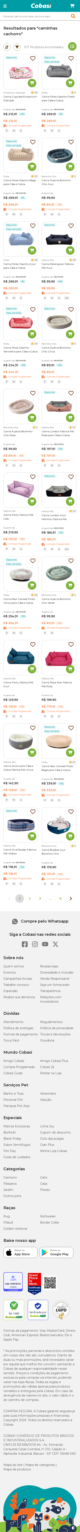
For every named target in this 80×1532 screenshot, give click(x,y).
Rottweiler (48, 1216)
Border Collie (49, 1222)
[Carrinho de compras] (72, 5)
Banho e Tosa (13, 1093)
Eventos (9, 972)
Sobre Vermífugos (16, 1145)
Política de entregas (18, 1028)
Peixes (45, 1190)
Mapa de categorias (40, 1465)
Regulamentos (51, 1022)
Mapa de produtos (17, 1469)
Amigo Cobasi (13, 1061)
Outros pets (12, 1196)
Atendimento (13, 1022)
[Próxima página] (71, 898)
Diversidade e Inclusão (57, 972)
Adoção (45, 1100)
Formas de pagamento (20, 1034)
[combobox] (40, 16)
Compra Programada (19, 1067)
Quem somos (13, 966)
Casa (43, 1184)
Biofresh (9, 1132)
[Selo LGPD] (61, 1320)
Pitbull (8, 1222)
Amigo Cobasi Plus (54, 1061)
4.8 (35, 260)
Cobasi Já (47, 1067)
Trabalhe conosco (16, 985)
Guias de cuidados (16, 1157)
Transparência (50, 991)
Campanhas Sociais (17, 979)
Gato (43, 1177)
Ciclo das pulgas (52, 1139)
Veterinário (48, 1093)
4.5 (74, 511)
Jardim (8, 1190)
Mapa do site (13, 1465)
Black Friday (12, 1139)
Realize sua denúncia (19, 997)
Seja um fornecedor (55, 985)
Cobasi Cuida (12, 1073)
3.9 (74, 260)
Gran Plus (47, 1145)
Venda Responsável (54, 979)
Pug (6, 1216)
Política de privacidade (56, 1028)
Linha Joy (47, 1126)
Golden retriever (15, 1229)
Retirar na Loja (50, 1073)
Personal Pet (13, 1100)
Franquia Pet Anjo (16, 1106)
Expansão (10, 991)
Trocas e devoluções (55, 1034)
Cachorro (10, 1177)
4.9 (35, 92)
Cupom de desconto (55, 1132)
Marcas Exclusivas (16, 1126)
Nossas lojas (49, 966)
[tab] (6, 47)
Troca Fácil (11, 1040)
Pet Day (9, 1151)
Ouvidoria (47, 1040)
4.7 (74, 427)
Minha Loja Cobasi (53, 1151)
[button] (5, 5)
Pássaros (10, 1184)
